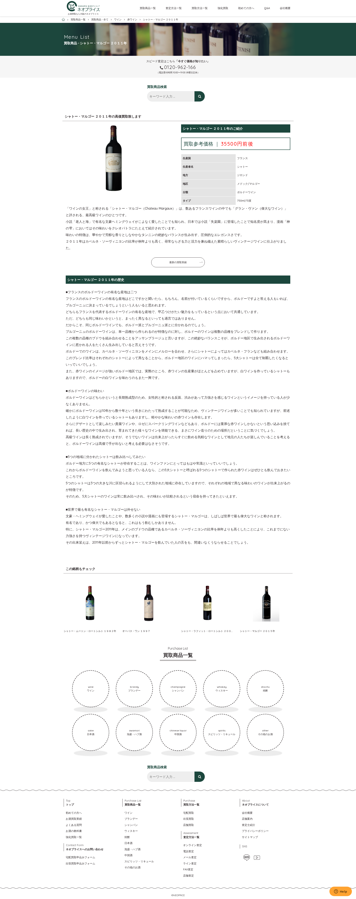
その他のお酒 (132, 867)
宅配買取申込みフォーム (80, 857)
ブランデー (131, 818)
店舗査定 (188, 875)
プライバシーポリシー (255, 830)
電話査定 (188, 851)
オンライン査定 (192, 845)
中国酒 (128, 855)
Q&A (267, 8)
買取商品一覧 (148, 8)
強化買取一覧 (74, 837)
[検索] (199, 96)
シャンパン (131, 825)
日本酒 (128, 843)
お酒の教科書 (74, 830)
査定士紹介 (248, 825)
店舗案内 (247, 818)
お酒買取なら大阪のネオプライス (83, 14)
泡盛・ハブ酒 (132, 849)
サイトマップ (250, 837)
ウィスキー (131, 830)
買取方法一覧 (200, 8)
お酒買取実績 (74, 818)
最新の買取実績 (178, 262)
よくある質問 (74, 825)
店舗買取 (188, 825)
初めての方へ (246, 8)
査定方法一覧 (174, 8)
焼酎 (127, 837)
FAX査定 (188, 869)
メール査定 (190, 857)
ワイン (128, 812)
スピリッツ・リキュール (139, 861)
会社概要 (285, 8)
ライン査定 (190, 863)
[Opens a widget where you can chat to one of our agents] (340, 892)
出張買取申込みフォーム (80, 863)
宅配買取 (188, 812)
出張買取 (188, 818)
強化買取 (223, 8)
